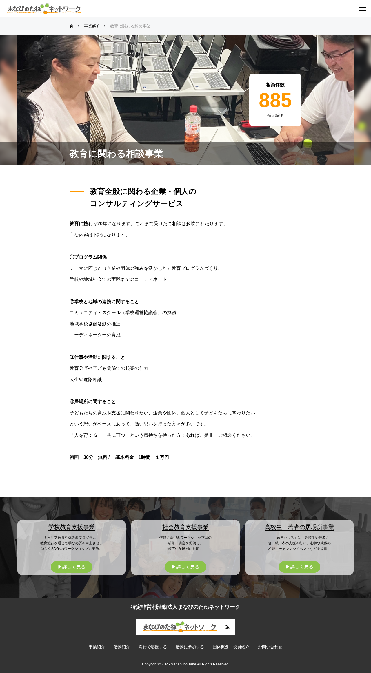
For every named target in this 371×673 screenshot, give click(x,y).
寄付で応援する (153, 647)
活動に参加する (190, 647)
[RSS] (227, 627)
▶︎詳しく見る (72, 566)
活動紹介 (122, 647)
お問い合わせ (270, 647)
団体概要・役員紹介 (231, 647)
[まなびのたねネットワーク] (44, 8)
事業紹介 (97, 647)
